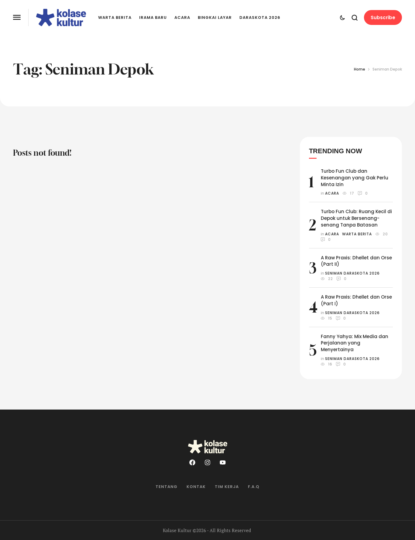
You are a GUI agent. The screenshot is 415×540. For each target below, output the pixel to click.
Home (359, 69)
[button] (17, 17)
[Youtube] (223, 462)
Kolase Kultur (177, 530)
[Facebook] (192, 462)
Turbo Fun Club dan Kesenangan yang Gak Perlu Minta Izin (354, 178)
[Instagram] (207, 462)
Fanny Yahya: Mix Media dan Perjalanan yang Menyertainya (354, 343)
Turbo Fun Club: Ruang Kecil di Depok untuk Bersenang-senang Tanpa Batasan (356, 218)
